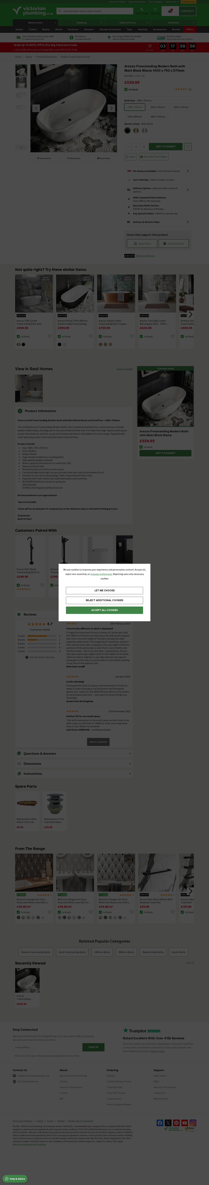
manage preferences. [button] (101, 574)
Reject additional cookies (104, 600)
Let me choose (105, 590)
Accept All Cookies (104, 610)
